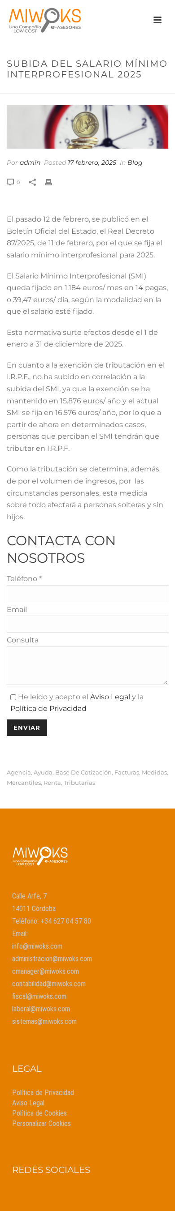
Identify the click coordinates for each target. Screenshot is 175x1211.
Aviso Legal (110, 697)
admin (30, 162)
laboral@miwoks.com (41, 1009)
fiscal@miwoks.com (39, 996)
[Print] (53, 182)
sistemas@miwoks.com (44, 1021)
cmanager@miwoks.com (45, 971)
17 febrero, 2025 (92, 162)
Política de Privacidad (48, 708)
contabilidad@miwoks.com (49, 984)
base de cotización (83, 772)
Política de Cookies (39, 1113)
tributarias (79, 783)
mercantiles (24, 783)
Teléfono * (24, 578)
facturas (126, 772)
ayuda (43, 772)
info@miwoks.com (37, 946)
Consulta (23, 640)
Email (17, 609)
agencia (19, 772)
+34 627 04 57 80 (65, 921)
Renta (52, 783)
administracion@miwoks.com (52, 958)
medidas (154, 772)
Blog (135, 162)
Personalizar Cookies (41, 1123)
